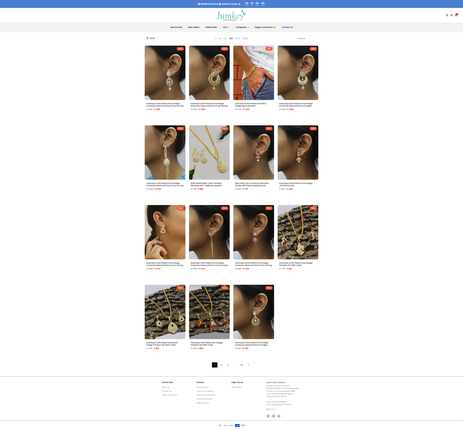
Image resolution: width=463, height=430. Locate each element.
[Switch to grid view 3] (225, 38)
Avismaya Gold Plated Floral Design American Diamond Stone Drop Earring (164, 104)
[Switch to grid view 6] (245, 38)
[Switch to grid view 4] (231, 38)
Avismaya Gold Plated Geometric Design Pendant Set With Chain (162, 343)
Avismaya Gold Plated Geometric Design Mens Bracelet (251, 104)
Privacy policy (202, 387)
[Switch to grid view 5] (238, 38)
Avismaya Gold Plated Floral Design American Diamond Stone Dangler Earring (296, 104)
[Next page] (248, 364)
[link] (271, 409)
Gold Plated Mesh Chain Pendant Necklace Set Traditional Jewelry (206, 184)
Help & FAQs (237, 387)
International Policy (205, 399)
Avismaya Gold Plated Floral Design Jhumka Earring (296, 184)
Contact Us (167, 391)
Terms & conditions (205, 391)
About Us (166, 387)
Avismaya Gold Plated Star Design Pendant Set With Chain (207, 343)
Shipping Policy (203, 403)
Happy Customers (169, 395)
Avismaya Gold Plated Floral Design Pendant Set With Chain (296, 264)
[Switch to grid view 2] (220, 38)
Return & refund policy (206, 395)
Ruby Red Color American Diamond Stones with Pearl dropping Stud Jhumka (251, 184)
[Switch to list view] (216, 38)
